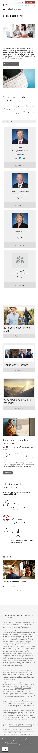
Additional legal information (11, 615)
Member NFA (28, 696)
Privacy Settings (8, 617)
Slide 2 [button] (18, 590)
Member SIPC (18, 688)
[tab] (15, 590)
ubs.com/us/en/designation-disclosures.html (20, 726)
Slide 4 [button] (23, 590)
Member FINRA (27, 688)
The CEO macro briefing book (14, 582)
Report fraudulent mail (27, 615)
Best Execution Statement (16, 734)
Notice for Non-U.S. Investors (10, 729)
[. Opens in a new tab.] (5, 5)
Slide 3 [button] (20, 590)
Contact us (20, 2)
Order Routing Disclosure (14, 731)
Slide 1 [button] (15, 590)
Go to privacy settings (28, 745)
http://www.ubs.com (26, 627)
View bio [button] (26, 166)
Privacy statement (15, 613)
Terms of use (6, 613)
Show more (19, 336)
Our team (9, 121)
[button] (23, 157)
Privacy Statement (12, 743)
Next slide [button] (33, 571)
